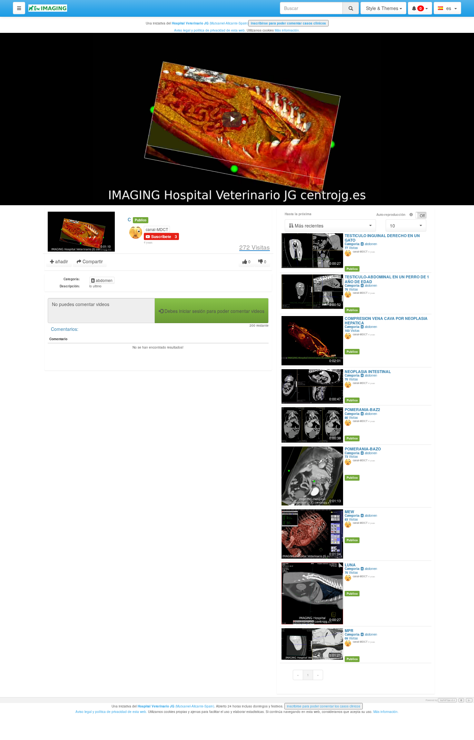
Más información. (287, 30)
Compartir (92, 261)
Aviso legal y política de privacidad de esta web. (210, 30)
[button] (330, 225)
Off (422, 215)
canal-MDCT (157, 229)
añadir (61, 261)
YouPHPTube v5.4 (447, 700)
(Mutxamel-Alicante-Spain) (210, 23)
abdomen (104, 280)
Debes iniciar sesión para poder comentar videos (213, 311)
